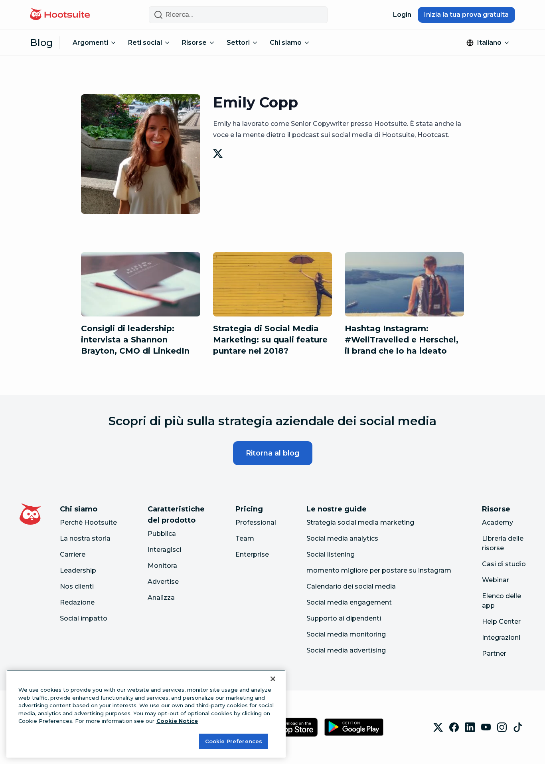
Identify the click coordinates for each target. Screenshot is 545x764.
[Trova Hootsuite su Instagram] (502, 727)
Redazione (77, 602)
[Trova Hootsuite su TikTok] (518, 727)
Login (402, 14)
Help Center (501, 621)
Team (244, 538)
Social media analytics (342, 538)
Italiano (489, 42)
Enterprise (252, 554)
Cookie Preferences (233, 741)
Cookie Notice (177, 721)
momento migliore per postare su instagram (378, 570)
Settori (238, 42)
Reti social (145, 42)
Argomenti (90, 42)
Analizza (161, 597)
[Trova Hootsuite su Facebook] (454, 727)
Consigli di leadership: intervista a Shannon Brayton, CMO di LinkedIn (135, 340)
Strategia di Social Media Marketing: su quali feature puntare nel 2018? (270, 340)
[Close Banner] (273, 679)
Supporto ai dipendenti (343, 618)
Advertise (163, 581)
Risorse (194, 42)
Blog (41, 42)
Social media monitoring (346, 634)
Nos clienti (77, 586)
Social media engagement (349, 602)
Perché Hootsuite (88, 522)
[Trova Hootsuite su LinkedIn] (470, 727)
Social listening (330, 554)
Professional (255, 522)
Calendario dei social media (351, 586)
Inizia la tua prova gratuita (466, 14)
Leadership (78, 570)
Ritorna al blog (273, 453)
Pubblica (162, 533)
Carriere (72, 554)
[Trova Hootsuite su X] (438, 727)
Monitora (162, 565)
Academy (497, 522)
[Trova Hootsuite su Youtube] (486, 727)
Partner (494, 653)
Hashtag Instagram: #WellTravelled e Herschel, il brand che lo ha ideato (401, 340)
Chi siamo (286, 42)
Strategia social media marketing (360, 522)
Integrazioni (501, 637)
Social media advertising (346, 650)
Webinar (495, 580)
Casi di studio (504, 564)
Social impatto (83, 618)
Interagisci (164, 549)
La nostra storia (85, 538)
